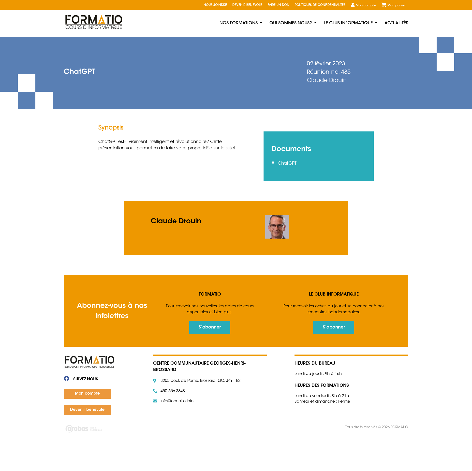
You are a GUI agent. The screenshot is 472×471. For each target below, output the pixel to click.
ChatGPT (287, 163)
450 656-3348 (173, 391)
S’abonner (210, 327)
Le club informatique (348, 23)
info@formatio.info (177, 401)
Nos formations (239, 23)
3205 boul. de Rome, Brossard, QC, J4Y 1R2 (200, 381)
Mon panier (396, 5)
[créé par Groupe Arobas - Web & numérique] (141, 429)
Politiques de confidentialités (320, 5)
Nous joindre (215, 5)
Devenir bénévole (247, 5)
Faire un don (278, 5)
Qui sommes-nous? (290, 23)
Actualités (396, 23)
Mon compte (366, 5)
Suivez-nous (85, 379)
